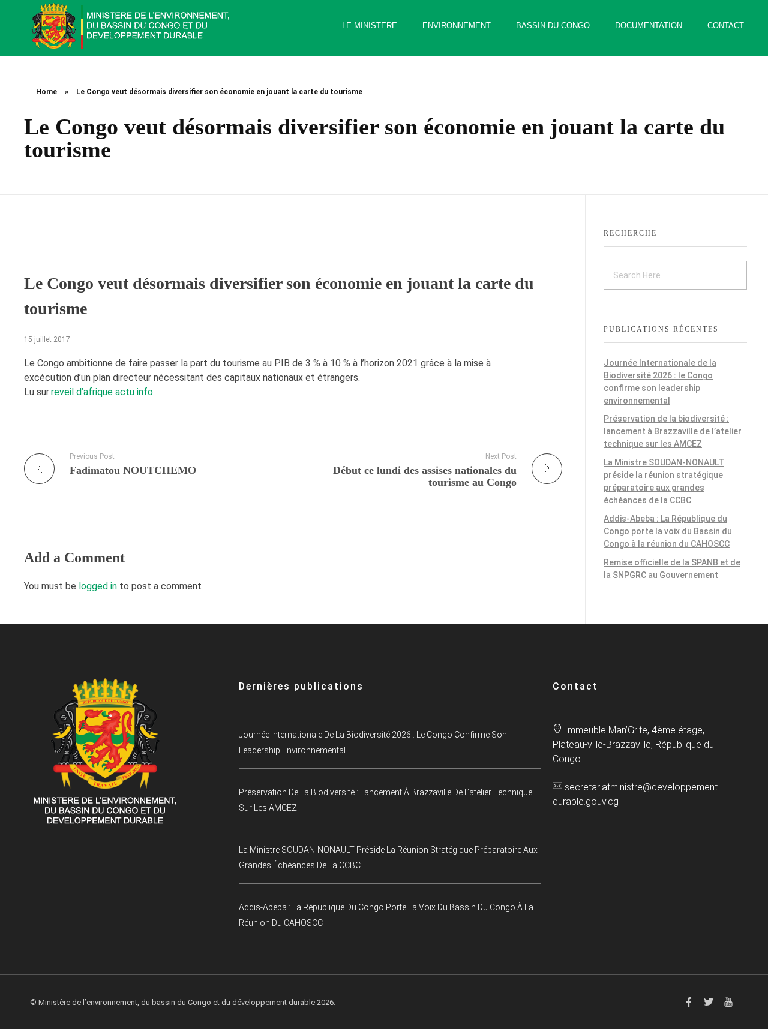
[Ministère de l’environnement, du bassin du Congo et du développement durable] (132, 26)
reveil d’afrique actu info (102, 392)
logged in (99, 586)
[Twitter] (708, 1002)
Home (46, 92)
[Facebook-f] (688, 1002)
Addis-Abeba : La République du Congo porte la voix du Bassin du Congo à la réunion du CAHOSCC (668, 531)
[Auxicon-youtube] (728, 1002)
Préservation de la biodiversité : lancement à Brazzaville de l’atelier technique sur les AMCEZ (673, 431)
